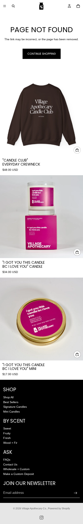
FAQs (6, 459)
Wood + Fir (10, 442)
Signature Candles (15, 406)
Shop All (8, 397)
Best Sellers (10, 402)
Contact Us (10, 464)
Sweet (7, 428)
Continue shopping (41, 54)
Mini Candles (11, 411)
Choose (80, 150)
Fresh (7, 438)
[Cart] (78, 6)
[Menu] (4, 6)
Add (80, 252)
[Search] (13, 6)
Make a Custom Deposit (18, 474)
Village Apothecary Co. (34, 508)
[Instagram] (41, 517)
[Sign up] (75, 493)
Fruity (6, 433)
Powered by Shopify (59, 508)
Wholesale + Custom (16, 469)
